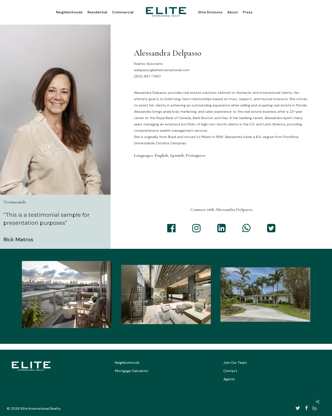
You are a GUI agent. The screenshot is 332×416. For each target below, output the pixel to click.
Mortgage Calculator (132, 371)
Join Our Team (235, 362)
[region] (166, 296)
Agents (229, 379)
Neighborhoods (127, 362)
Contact (230, 371)
